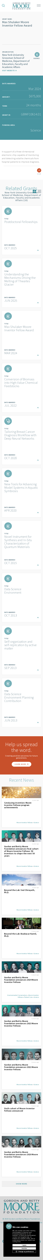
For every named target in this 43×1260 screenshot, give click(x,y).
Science (36, 823)
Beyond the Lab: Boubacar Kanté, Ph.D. (20, 935)
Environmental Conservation (17, 995)
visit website (8, 70)
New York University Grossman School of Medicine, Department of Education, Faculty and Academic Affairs (16, 61)
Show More (21, 1184)
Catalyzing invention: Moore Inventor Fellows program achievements (18, 805)
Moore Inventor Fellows (24, 823)
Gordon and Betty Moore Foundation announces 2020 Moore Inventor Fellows (21, 1154)
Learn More (21, 764)
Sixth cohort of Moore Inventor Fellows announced (19, 1109)
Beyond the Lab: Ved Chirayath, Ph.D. (19, 891)
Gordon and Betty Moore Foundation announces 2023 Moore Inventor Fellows (21, 1023)
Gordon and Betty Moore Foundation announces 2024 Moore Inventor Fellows (21, 979)
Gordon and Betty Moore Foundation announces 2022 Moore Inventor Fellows (21, 1067)
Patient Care (28, 997)
